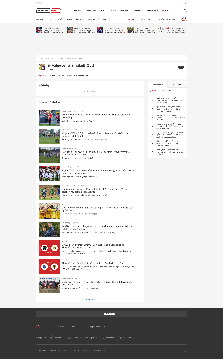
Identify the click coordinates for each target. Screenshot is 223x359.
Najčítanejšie (158, 84)
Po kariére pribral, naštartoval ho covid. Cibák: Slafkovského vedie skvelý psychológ (145, 30)
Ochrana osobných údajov (81, 350)
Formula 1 (152, 10)
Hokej (103, 10)
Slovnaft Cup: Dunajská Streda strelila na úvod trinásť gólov (92, 263)
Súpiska (69, 75)
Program (51, 75)
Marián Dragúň (67, 167)
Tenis (113, 10)
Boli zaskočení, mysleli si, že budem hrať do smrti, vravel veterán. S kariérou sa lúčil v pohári (96, 153)
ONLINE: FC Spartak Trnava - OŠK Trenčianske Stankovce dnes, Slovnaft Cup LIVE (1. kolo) (94, 246)
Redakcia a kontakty (66, 326)
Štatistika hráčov (81, 75)
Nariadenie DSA (99, 350)
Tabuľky (60, 75)
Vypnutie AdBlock (97, 326)
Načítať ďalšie (90, 299)
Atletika (124, 10)
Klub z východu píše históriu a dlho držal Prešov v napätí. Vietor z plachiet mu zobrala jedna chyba (95, 190)
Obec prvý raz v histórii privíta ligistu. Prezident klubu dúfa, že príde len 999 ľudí (97, 283)
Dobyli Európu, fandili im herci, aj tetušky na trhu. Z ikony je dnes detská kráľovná (85, 30)
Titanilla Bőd (66, 111)
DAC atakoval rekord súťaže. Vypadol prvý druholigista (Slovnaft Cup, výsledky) (97, 209)
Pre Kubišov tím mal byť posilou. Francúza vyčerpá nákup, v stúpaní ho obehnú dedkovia (115, 30)
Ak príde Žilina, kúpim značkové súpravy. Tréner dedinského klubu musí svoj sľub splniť (96, 134)
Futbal (77, 10)
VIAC (167, 10)
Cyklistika (138, 10)
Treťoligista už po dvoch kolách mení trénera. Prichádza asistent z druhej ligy (96, 116)
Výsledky (42, 75)
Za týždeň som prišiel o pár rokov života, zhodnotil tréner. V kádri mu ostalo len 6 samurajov (97, 227)
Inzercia (66, 350)
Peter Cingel (66, 223)
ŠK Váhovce (49, 58)
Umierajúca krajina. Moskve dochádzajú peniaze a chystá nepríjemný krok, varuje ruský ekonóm (175, 30)
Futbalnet (91, 10)
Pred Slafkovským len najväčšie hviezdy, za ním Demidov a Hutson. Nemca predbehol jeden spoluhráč (53, 30)
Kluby (41, 58)
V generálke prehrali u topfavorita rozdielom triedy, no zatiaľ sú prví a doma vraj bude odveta (98, 172)
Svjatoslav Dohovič (69, 186)
